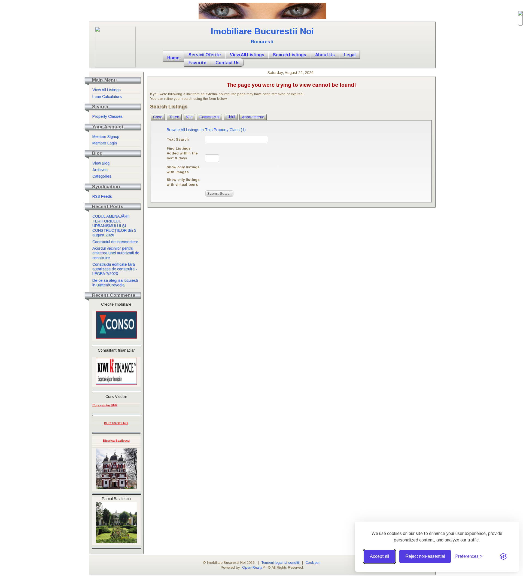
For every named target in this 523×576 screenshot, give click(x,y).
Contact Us (227, 62)
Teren (174, 117)
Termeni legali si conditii (280, 562)
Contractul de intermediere (115, 242)
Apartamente (253, 117)
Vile (189, 117)
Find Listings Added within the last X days (182, 153)
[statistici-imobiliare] (118, 404)
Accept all (379, 556)
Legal (349, 54)
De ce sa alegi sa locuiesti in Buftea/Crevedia (115, 282)
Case (157, 117)
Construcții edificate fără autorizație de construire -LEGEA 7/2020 (114, 269)
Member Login (104, 143)
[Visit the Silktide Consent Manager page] (503, 556)
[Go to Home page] (268, 49)
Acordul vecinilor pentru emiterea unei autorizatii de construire (115, 253)
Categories (101, 176)
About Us (325, 54)
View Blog (101, 163)
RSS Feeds (102, 196)
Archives (100, 170)
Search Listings (289, 54)
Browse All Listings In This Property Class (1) (206, 130)
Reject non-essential (425, 556)
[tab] (158, 117)
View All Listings (247, 54)
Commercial (209, 117)
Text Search (178, 139)
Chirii (230, 117)
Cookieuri (312, 562)
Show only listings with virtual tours (183, 182)
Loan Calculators (107, 96)
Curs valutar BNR (104, 405)
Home (173, 57)
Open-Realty (252, 567)
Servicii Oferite (204, 54)
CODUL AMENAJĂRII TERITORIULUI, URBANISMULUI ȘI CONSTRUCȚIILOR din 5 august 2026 (114, 225)
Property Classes (107, 116)
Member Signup (105, 136)
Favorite (197, 62)
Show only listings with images (183, 169)
